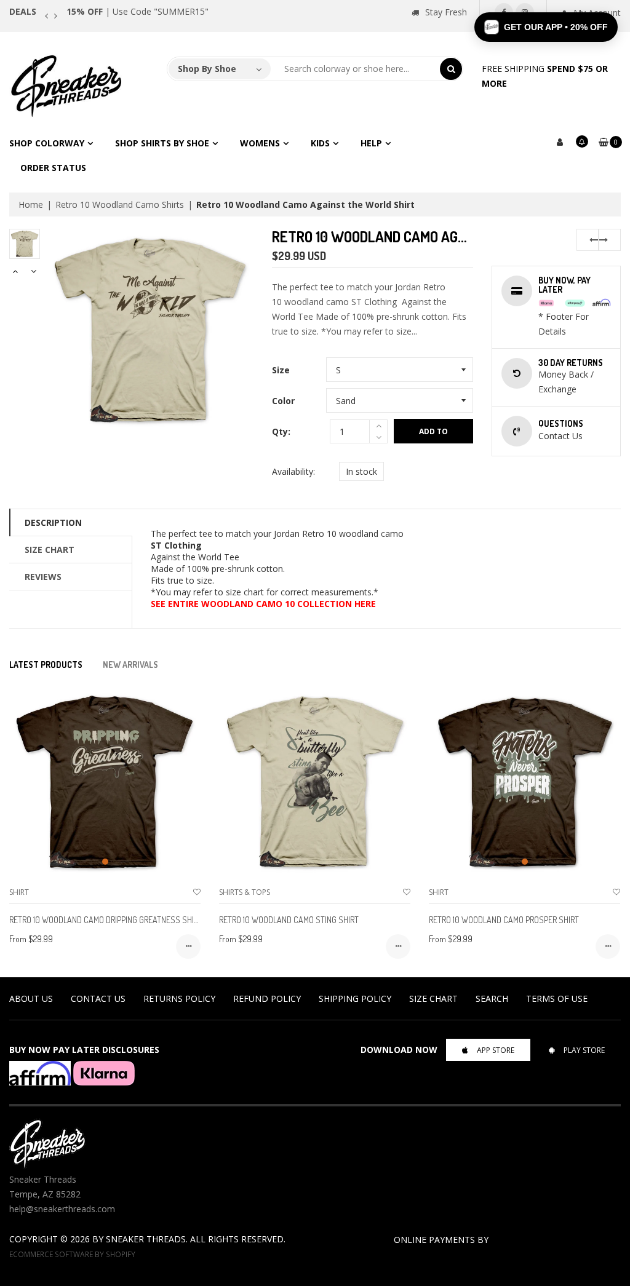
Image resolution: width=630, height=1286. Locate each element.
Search (492, 998)
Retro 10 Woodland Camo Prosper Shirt (504, 920)
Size (281, 370)
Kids (320, 143)
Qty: (281, 431)
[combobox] (355, 69)
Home (30, 204)
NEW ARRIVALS (130, 664)
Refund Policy (267, 998)
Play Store (584, 1050)
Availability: (293, 471)
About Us (31, 998)
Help (371, 143)
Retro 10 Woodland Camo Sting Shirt (289, 920)
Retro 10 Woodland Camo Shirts (119, 204)
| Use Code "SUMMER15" (137, 11)
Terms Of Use (557, 998)
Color (283, 401)
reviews (43, 576)
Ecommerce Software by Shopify (72, 1254)
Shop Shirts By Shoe (162, 143)
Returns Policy (179, 998)
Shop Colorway (46, 143)
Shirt (19, 892)
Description (53, 522)
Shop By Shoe (207, 68)
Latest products (45, 664)
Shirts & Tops (244, 892)
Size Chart (49, 549)
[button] (546, 27)
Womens (260, 143)
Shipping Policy (355, 998)
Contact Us (98, 998)
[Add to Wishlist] (197, 892)
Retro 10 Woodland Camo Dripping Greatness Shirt (105, 920)
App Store (495, 1050)
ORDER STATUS (53, 167)
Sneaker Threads (146, 1239)
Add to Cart (433, 434)
